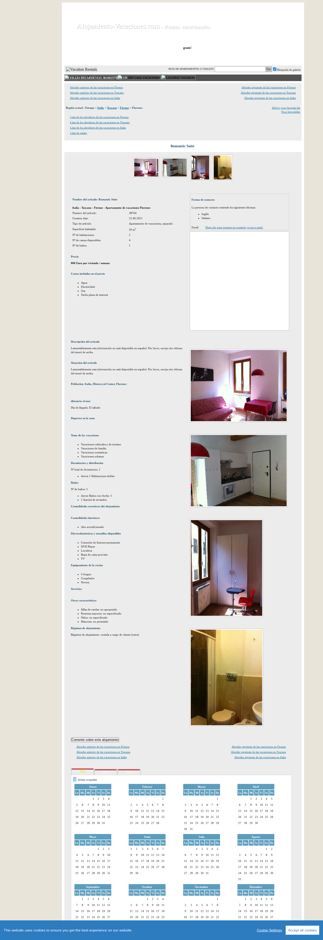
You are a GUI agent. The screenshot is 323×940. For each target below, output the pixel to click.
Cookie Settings (269, 930)
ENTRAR (250, 57)
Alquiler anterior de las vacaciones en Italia (95, 97)
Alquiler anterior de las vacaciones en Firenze (96, 87)
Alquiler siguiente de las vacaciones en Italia (270, 97)
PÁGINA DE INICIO (85, 57)
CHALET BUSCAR (130, 57)
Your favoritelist (290, 111)
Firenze (124, 107)
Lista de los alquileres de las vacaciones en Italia (98, 127)
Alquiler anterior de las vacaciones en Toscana (97, 92)
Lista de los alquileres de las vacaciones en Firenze (99, 117)
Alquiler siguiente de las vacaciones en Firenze (268, 87)
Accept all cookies (302, 930)
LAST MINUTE (217, 57)
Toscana (112, 107)
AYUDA (285, 57)
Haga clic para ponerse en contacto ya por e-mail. (234, 227)
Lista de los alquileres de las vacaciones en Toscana (99, 122)
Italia (100, 107)
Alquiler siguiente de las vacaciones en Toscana (268, 92)
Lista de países (78, 132)
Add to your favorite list (286, 107)
